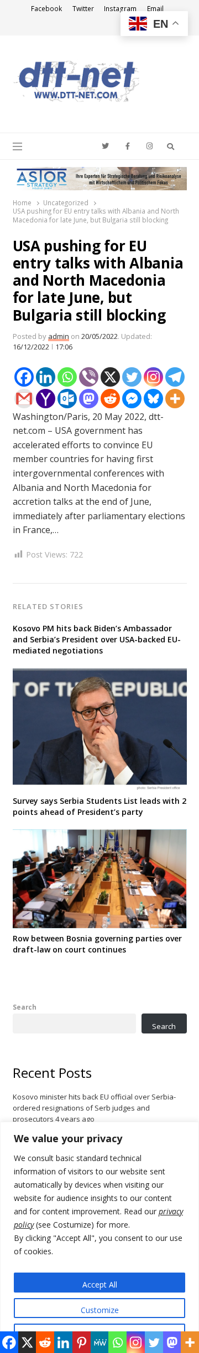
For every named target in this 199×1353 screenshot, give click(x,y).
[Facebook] (24, 377)
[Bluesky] (153, 398)
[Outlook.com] (67, 398)
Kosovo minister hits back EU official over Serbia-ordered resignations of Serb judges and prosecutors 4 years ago (94, 1108)
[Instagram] (153, 377)
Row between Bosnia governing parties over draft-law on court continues (97, 944)
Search (24, 1006)
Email (155, 8)
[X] (110, 377)
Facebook (46, 8)
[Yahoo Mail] (45, 398)
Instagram (120, 8)
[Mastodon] (88, 398)
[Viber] (88, 377)
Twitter (83, 8)
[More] (175, 398)
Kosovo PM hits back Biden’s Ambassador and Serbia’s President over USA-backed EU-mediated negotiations (97, 639)
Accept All (99, 1284)
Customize (100, 1310)
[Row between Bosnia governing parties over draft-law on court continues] (100, 836)
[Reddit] (110, 398)
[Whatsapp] (67, 377)
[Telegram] (175, 377)
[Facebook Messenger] (132, 398)
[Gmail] (24, 398)
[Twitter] (132, 377)
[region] (99, 1237)
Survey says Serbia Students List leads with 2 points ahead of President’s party (99, 806)
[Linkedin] (45, 377)
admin (58, 336)
